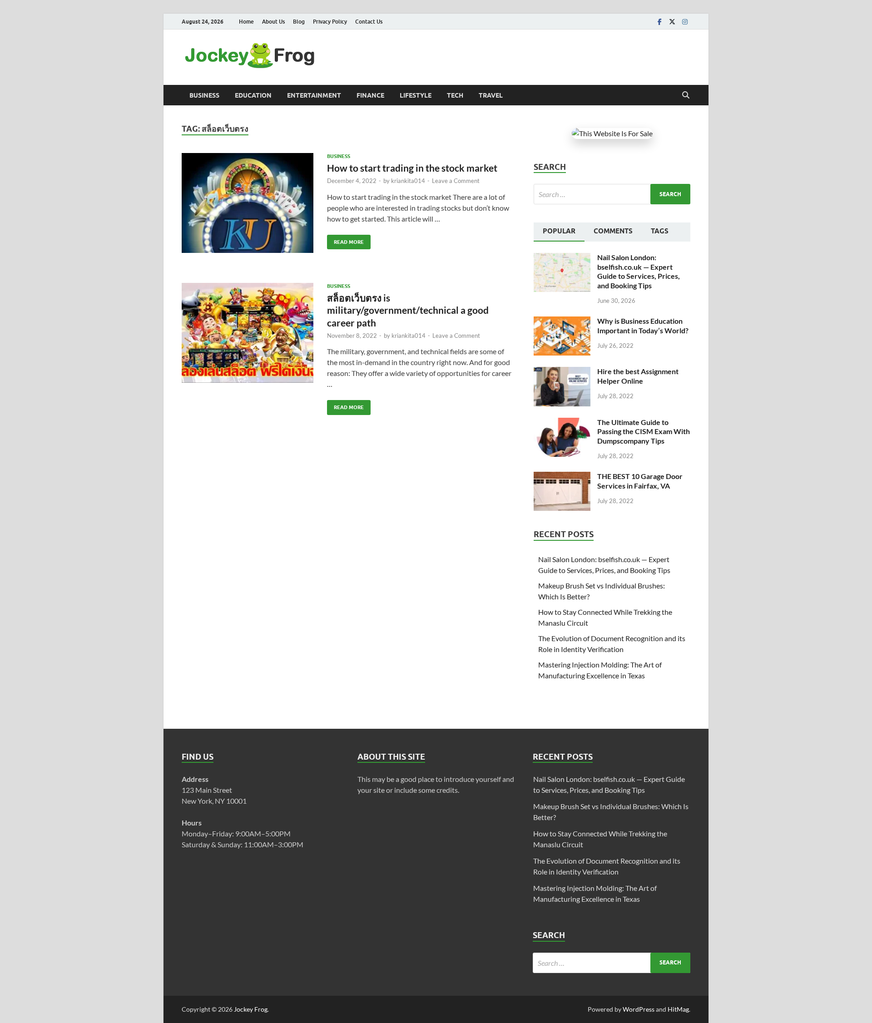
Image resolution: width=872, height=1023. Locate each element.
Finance (370, 95)
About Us (273, 21)
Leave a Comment (456, 180)
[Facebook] (659, 22)
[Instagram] (684, 22)
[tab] (559, 232)
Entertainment (314, 95)
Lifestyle (415, 95)
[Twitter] (672, 22)
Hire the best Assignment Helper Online (638, 376)
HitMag (678, 1009)
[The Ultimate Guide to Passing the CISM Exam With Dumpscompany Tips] (562, 423)
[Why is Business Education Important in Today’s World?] (562, 321)
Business (204, 95)
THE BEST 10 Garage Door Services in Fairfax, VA (640, 481)
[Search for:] (612, 194)
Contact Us (368, 21)
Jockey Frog (251, 1009)
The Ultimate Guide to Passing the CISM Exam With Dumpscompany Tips (643, 431)
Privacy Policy (330, 21)
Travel (491, 95)
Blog (299, 21)
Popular (559, 231)
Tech (455, 95)
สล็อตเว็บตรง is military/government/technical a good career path (408, 310)
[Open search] (686, 95)
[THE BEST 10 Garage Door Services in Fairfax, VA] (562, 477)
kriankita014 (408, 180)
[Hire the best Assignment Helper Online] (562, 372)
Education (253, 95)
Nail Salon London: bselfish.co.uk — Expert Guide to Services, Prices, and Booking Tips (638, 271)
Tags (660, 231)
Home (246, 21)
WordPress (638, 1009)
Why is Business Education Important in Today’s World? (643, 325)
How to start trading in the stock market (412, 167)
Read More (345, 240)
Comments (613, 231)
